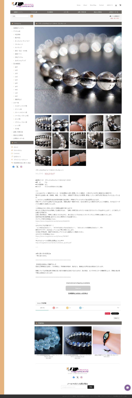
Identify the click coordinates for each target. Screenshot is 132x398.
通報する (116, 318)
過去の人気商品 (98, 12)
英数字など (18, 99)
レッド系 (17, 125)
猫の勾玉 (17, 37)
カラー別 (66, 12)
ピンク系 (17, 119)
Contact (101, 5)
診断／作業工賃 (82, 12)
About (85, 5)
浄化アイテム (19, 57)
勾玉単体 (17, 34)
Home (78, 5)
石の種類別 (50, 12)
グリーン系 (18, 109)
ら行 (16, 93)
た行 (16, 77)
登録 (90, 387)
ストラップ (18, 47)
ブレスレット (19, 44)
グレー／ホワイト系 (21, 112)
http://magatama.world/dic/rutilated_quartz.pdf (53, 243)
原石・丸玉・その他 (21, 50)
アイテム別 (34, 12)
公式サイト (110, 5)
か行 (16, 70)
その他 (17, 128)
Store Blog (93, 5)
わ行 (16, 96)
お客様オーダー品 (113, 12)
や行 (16, 89)
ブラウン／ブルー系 (21, 122)
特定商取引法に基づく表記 (22, 163)
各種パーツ (18, 54)
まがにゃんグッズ (20, 60)
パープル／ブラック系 (21, 115)
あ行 (16, 67)
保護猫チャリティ (18, 12)
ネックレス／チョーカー (22, 41)
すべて (42, 307)
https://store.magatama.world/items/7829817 (52, 236)
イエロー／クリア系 (21, 106)
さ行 (16, 73)
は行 (16, 83)
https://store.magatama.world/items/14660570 (53, 221)
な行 (16, 80)
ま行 (16, 86)
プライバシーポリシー (21, 159)
